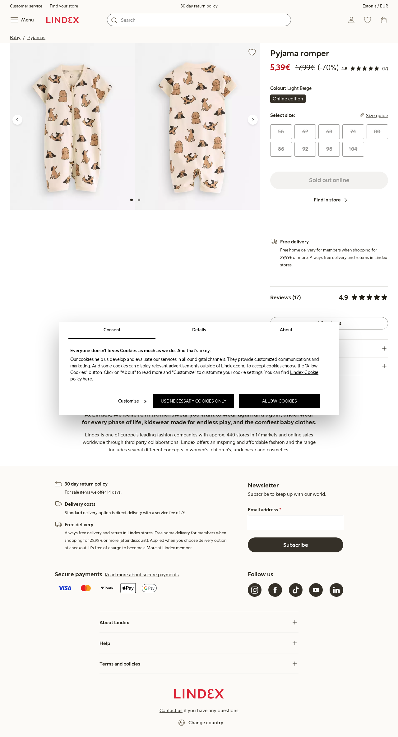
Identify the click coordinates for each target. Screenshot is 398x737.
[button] (72, 126)
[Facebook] (275, 590)
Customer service (26, 6)
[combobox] (199, 20)
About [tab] (286, 330)
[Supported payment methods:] (150, 588)
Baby (15, 37)
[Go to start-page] (62, 19)
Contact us (171, 710)
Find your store (64, 6)
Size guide (377, 115)
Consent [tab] (112, 330)
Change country (205, 722)
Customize (128, 401)
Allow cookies (279, 401)
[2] (139, 200)
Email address (264, 510)
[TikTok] (296, 590)
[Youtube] (316, 590)
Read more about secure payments (142, 575)
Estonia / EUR (375, 6)
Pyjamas (36, 37)
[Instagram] (254, 590)
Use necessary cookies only (194, 401)
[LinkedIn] (336, 590)
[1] (131, 200)
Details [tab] (199, 330)
